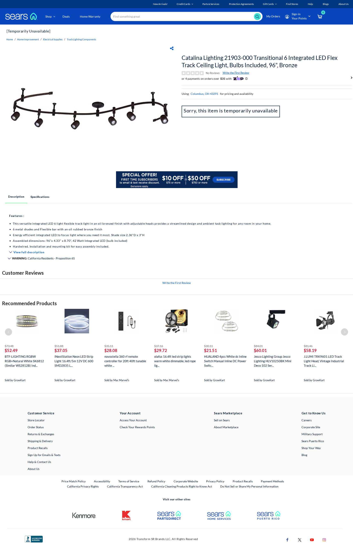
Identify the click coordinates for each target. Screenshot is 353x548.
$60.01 (260, 350)
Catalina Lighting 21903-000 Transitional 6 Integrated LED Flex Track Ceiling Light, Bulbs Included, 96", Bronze (259, 61)
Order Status (36, 427)
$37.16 (158, 346)
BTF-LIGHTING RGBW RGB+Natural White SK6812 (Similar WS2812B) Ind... (24, 361)
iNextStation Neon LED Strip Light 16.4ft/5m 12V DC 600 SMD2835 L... (74, 361)
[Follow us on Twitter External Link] (300, 539)
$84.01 (258, 346)
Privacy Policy (215, 481)
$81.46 (308, 346)
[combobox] (187, 16)
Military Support (312, 434)
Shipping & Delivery (40, 441)
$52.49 (11, 350)
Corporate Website (186, 481)
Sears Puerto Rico (313, 441)
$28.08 (110, 350)
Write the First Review (236, 72)
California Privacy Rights (83, 486)
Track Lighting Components (81, 39)
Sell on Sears (222, 420)
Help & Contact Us (39, 462)
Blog (304, 455)
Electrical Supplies (53, 39)
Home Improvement (28, 39)
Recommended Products (29, 303)
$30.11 (208, 346)
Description (16, 196)
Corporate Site (311, 427)
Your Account (130, 413)
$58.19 (310, 350)
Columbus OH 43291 (204, 93)
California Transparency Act (125, 486)
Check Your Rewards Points (137, 427)
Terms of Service (128, 481)
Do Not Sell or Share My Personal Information (249, 486)
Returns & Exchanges (41, 434)
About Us (33, 469)
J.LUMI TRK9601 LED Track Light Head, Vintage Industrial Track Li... (324, 361)
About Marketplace (226, 427)
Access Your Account (133, 420)
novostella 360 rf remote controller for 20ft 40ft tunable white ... (125, 361)
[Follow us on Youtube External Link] (312, 539)
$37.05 (61, 350)
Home (9, 39)
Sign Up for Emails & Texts (44, 455)
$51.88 (59, 346)
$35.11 (108, 346)
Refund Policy (156, 481)
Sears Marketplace (228, 413)
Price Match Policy (73, 481)
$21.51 (210, 350)
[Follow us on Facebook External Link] (287, 539)
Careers (307, 420)
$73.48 (9, 346)
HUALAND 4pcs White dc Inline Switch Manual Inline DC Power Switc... (225, 361)
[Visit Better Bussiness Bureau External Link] (34, 538)
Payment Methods (272, 481)
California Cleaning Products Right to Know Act (181, 486)
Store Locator (36, 420)
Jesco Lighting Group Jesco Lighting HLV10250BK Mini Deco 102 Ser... (272, 361)
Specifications (39, 196)
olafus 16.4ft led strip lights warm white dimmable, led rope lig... (175, 361)
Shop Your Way (311, 448)
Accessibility (102, 481)
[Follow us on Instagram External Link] (324, 539)
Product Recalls (38, 448)
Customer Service (41, 413)
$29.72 (160, 350)
